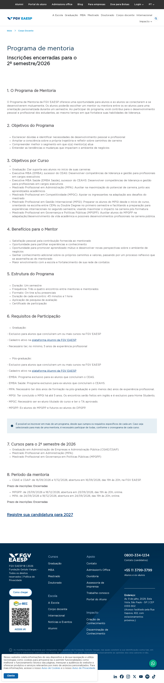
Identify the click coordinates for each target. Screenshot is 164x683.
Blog (80, 4)
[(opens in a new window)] (20, 615)
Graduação (71, 15)
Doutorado (107, 15)
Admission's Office (98, 570)
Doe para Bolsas (119, 4)
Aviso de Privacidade (83, 668)
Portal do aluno (37, 4)
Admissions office (62, 4)
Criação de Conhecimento (95, 621)
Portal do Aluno (96, 599)
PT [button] (150, 4)
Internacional (144, 15)
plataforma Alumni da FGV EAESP (54, 340)
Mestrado (93, 15)
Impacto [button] (144, 21)
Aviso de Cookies (50, 668)
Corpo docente (125, 15)
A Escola (57, 15)
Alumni (19, 4)
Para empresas (96, 4)
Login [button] (137, 4)
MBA (83, 15)
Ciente (11, 676)
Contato (91, 563)
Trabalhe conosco (97, 593)
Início (9, 31)
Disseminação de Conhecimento (97, 632)
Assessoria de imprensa (95, 585)
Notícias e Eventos (60, 622)
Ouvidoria (92, 576)
